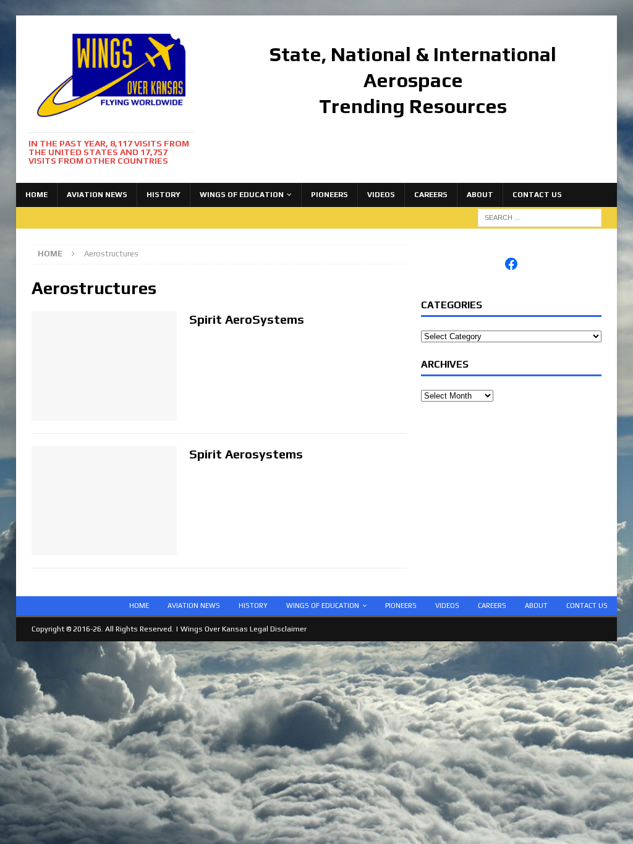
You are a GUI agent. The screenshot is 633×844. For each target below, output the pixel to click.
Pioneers (329, 194)
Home (36, 194)
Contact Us (537, 194)
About (480, 194)
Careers (431, 194)
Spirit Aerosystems (246, 454)
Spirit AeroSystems (246, 319)
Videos (381, 194)
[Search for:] (539, 217)
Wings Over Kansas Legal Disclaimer (244, 629)
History (164, 194)
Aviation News (97, 194)
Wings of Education (242, 194)
